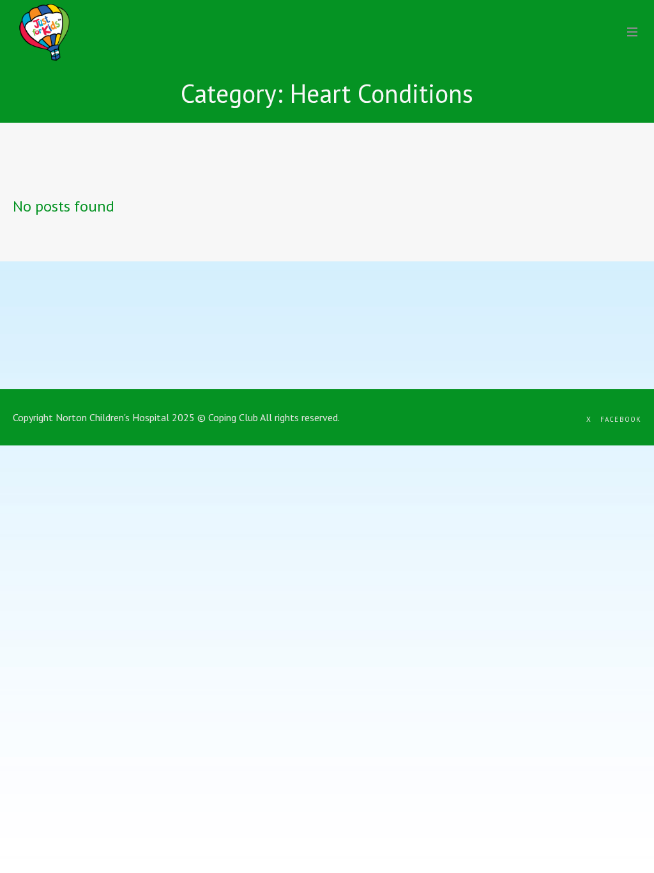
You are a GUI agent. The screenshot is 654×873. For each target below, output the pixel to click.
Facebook (620, 419)
